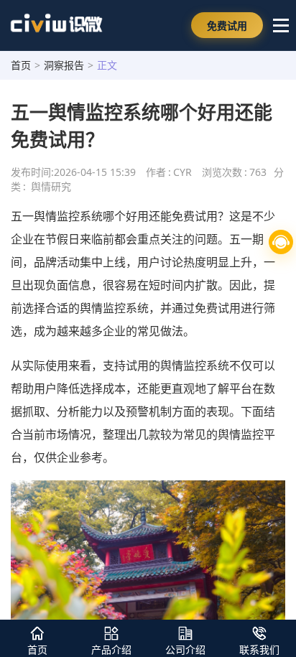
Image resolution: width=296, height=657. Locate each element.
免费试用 (227, 25)
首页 (21, 65)
